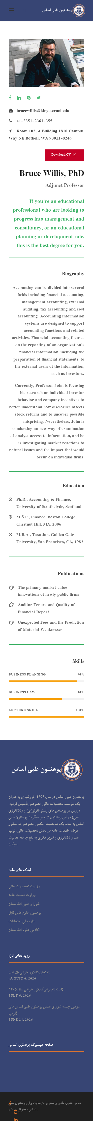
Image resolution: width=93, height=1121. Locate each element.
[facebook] (11, 98)
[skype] (30, 98)
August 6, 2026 (22, 978)
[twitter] (39, 98)
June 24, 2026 (21, 1019)
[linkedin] (20, 98)
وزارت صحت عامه (22, 895)
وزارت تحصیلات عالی (24, 887)
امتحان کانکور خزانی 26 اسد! (30, 973)
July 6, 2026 (20, 995)
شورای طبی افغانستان (24, 904)
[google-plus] (18, 1112)
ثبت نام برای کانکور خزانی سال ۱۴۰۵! (36, 990)
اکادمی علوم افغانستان (24, 930)
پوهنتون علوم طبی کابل (25, 913)
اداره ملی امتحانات (22, 922)
